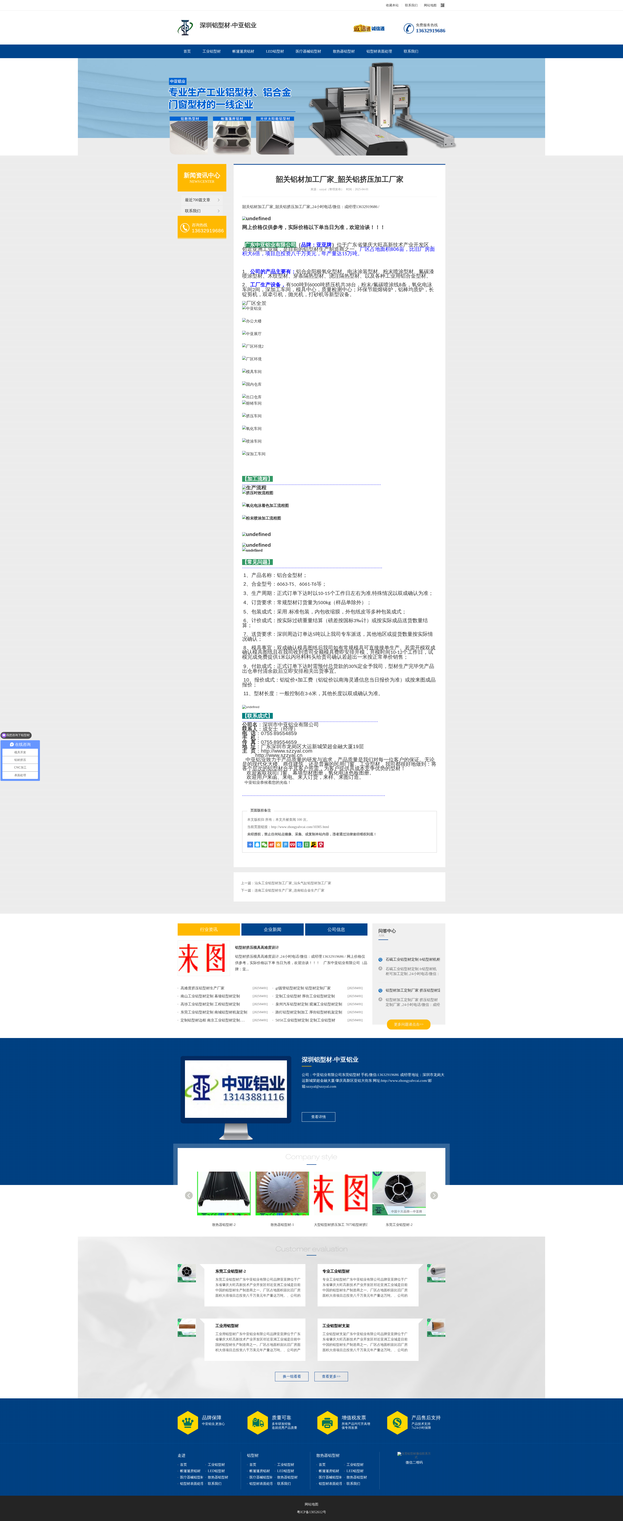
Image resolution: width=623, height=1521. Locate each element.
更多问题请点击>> (408, 1024)
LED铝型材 (275, 51)
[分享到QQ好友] (257, 844)
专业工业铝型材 (341, 1225)
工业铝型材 (211, 51)
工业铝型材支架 (336, 1326)
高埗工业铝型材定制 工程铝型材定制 (210, 1004)
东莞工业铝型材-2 (282, 1225)
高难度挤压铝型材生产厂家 (202, 988)
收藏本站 (392, 5)
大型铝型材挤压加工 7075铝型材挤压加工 (228, 1225)
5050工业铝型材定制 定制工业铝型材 (305, 1020)
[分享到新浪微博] (271, 844)
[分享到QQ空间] (278, 844)
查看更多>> (331, 1376)
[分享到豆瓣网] (314, 844)
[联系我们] (236, 1089)
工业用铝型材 (399, 1225)
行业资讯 (209, 929)
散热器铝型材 (344, 51)
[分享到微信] (264, 844)
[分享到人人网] (292, 844)
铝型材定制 (185, 27)
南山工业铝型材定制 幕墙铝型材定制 (210, 996)
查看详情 (318, 1117)
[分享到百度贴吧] (299, 844)
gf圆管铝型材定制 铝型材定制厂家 (303, 988)
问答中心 (387, 931)
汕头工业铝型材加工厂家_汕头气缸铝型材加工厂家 (293, 883)
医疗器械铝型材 (308, 51)
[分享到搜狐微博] (307, 844)
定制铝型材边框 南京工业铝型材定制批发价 (216, 1020)
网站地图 (430, 5)
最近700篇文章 (197, 200)
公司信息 (336, 929)
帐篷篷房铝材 (243, 51)
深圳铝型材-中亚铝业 (330, 1059)
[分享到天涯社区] (321, 844)
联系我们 (411, 5)
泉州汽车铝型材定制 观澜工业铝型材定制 (308, 1004)
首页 (187, 51)
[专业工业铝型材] (343, 1196)
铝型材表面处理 (379, 51)
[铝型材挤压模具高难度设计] (204, 958)
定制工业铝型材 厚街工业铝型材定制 (305, 996)
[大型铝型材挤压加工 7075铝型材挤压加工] (226, 1196)
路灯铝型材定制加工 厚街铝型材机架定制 (308, 1012)
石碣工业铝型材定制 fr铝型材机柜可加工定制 (422, 949)
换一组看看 (292, 1376)
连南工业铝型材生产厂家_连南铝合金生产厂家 (289, 890)
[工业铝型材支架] (436, 1336)
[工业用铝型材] (401, 1196)
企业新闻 (272, 929)
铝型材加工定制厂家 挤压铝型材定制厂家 (419, 980)
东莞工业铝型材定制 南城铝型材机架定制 (214, 1012)
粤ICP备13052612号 (311, 1512)
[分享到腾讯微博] (285, 844)
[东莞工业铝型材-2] (285, 1196)
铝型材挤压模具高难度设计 (257, 947)
